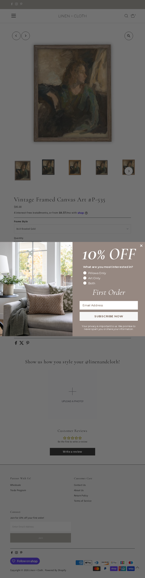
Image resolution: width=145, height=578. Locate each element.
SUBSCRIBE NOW (108, 316)
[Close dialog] (141, 245)
